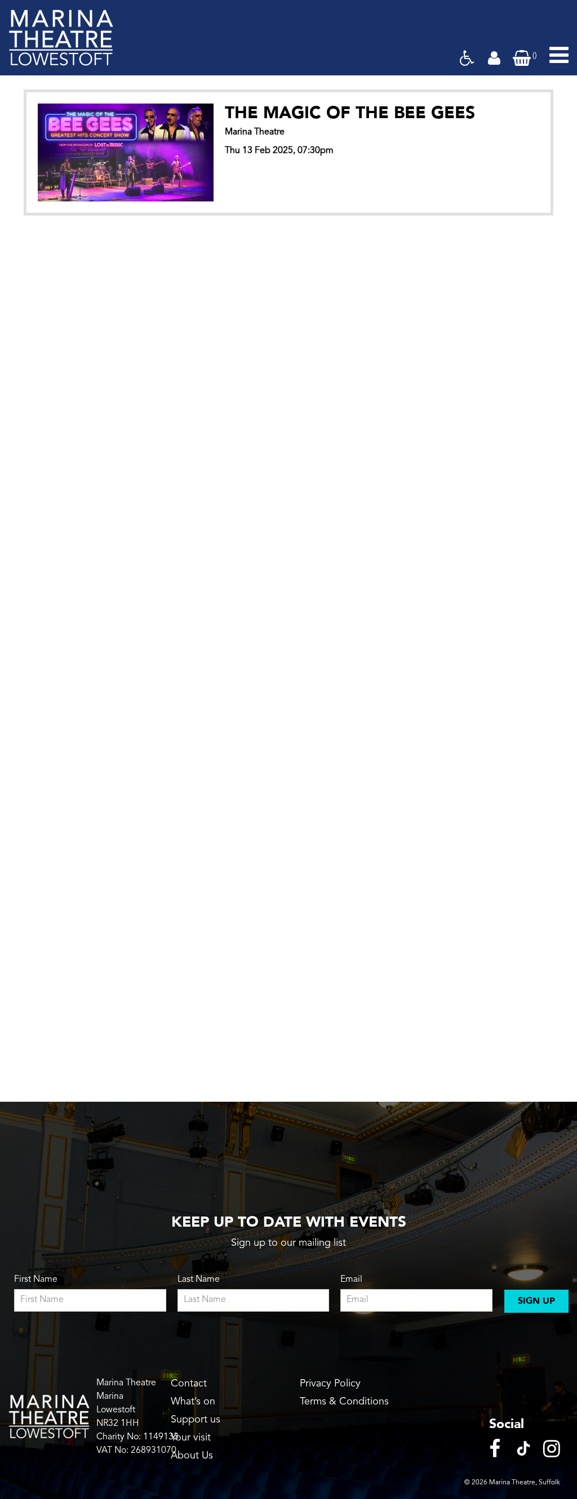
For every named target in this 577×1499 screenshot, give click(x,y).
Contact (189, 1384)
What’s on (193, 1402)
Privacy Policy (330, 1384)
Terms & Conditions (344, 1402)
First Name (35, 1279)
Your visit (191, 1438)
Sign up (536, 1301)
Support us (195, 1420)
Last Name (198, 1279)
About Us (192, 1456)
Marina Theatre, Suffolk (524, 1482)
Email (351, 1279)
